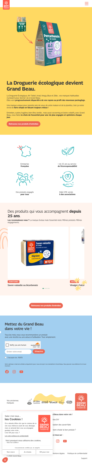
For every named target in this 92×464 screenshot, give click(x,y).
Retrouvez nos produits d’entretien (23, 124)
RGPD (20, 357)
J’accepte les (15, 357)
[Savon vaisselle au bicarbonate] (38, 253)
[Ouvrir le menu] (86, 3)
